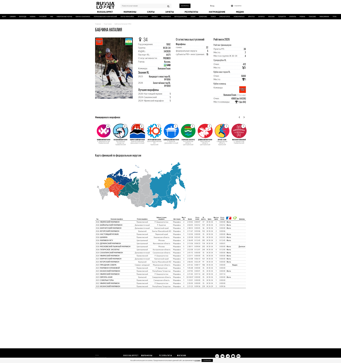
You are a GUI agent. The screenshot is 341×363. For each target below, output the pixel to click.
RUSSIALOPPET (131, 355)
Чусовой (38, 16)
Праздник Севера (108, 265)
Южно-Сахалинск (78, 16)
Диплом (242, 247)
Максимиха (320, 16)
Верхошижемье (176, 16)
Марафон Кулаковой (110, 268)
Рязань (298, 16)
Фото (229, 222)
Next (244, 117)
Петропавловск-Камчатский (100, 16)
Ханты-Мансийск (123, 16)
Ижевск (150, 16)
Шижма (103, 237)
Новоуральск (234, 16)
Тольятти (277, 16)
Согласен (207, 360)
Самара (8, 16)
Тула (330, 16)
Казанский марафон (110, 271)
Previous (239, 117)
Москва (267, 16)
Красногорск (220, 16)
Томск (209, 16)
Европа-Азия (106, 277)
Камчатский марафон (110, 228)
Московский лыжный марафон (115, 247)
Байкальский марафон (111, 225)
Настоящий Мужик (109, 234)
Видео (235, 265)
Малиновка (161, 16)
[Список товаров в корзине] (236, 6)
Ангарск (257, 16)
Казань (28, 16)
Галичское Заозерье (110, 250)
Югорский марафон (109, 231)
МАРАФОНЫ (147, 355)
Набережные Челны (60, 16)
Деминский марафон (110, 243)
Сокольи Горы (107, 280)
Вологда (18, 16)
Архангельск (138, 16)
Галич (188, 16)
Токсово (308, 16)
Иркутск (247, 16)
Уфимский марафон (110, 222)
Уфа (47, 16)
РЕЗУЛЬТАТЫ (165, 355)
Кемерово (199, 16)
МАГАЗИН (181, 355)
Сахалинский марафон (111, 253)
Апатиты (288, 16)
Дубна (338, 16)
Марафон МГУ (106, 240)
